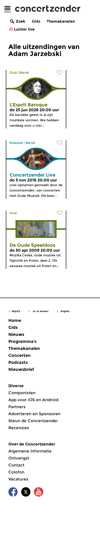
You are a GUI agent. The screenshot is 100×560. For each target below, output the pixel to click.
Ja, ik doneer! (40, 311)
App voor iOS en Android (33, 399)
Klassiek (16, 143)
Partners (17, 406)
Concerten (19, 355)
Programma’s (22, 341)
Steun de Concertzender (33, 420)
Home (14, 320)
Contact (16, 465)
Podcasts (18, 362)
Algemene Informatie (30, 451)
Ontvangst (18, 458)
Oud (13, 72)
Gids (36, 21)
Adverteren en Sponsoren (34, 413)
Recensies (18, 427)
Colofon (16, 472)
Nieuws (16, 334)
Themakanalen (61, 21)
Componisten (22, 392)
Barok (24, 72)
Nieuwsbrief (21, 369)
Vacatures (18, 479)
